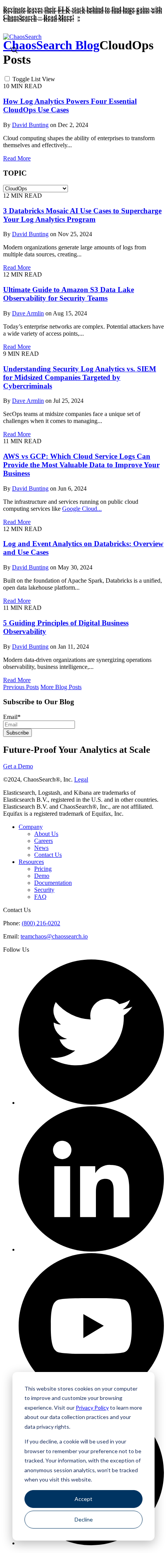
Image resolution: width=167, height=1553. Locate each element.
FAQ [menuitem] (40, 896)
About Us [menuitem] (46, 833)
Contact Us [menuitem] (48, 854)
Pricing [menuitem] (43, 868)
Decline (84, 1519)
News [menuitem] (41, 847)
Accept (83, 1499)
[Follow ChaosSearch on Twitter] (91, 1102)
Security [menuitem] (44, 889)
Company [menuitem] (31, 827)
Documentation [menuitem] (53, 882)
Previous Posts (21, 687)
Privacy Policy (92, 1407)
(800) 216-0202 (41, 923)
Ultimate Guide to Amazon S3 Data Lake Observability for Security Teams (68, 294)
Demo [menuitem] (41, 875)
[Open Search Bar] (14, 50)
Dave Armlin (28, 313)
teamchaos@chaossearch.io (54, 936)
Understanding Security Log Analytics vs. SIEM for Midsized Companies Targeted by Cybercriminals (79, 377)
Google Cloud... (82, 508)
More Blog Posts (61, 687)
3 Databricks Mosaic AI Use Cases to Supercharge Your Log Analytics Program (82, 215)
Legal (81, 779)
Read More (17, 158)
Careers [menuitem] (43, 840)
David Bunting (30, 125)
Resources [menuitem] (31, 861)
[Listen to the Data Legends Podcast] (91, 1543)
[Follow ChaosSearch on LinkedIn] (91, 1249)
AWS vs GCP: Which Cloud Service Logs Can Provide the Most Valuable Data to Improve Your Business (81, 464)
